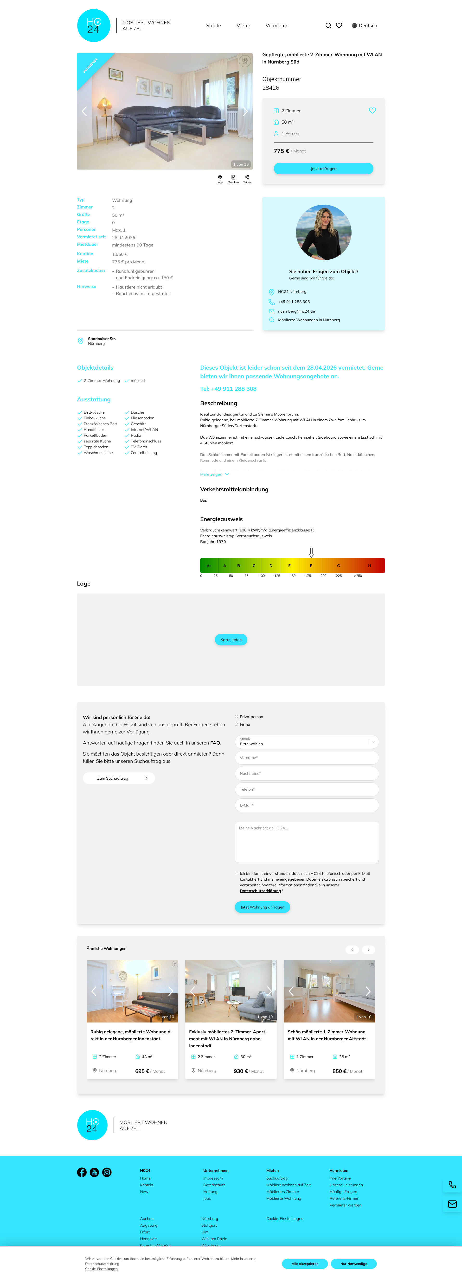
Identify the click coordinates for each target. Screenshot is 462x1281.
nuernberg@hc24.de (296, 311)
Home (145, 1178)
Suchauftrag (277, 1178)
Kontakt (146, 1184)
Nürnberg (209, 1218)
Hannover (148, 1238)
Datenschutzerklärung (260, 890)
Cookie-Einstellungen (284, 1218)
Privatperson (251, 716)
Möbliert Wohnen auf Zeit (288, 1184)
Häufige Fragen (343, 1191)
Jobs (207, 1198)
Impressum (213, 1178)
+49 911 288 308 (294, 301)
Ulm (205, 1232)
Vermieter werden (345, 1205)
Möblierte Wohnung (283, 1198)
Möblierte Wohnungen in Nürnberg (309, 319)
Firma (245, 724)
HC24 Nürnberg (292, 291)
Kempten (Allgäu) (155, 1245)
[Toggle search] (328, 25)
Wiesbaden (211, 1245)
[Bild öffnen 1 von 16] (165, 111)
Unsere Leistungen (346, 1184)
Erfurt (145, 1232)
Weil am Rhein (214, 1238)
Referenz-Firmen (344, 1198)
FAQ (215, 743)
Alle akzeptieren (305, 1264)
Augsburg (149, 1225)
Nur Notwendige (353, 1264)
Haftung (210, 1191)
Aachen (147, 1218)
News (145, 1191)
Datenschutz (214, 1184)
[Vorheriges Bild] (84, 111)
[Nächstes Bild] (245, 111)
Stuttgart (209, 1225)
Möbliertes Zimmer (282, 1191)
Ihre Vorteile (340, 1178)
